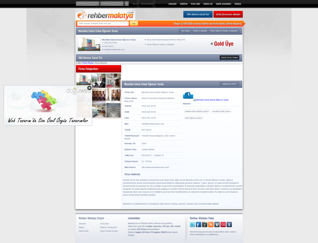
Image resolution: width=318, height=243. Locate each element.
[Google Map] (211, 100)
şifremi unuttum (147, 4)
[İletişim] (238, 3)
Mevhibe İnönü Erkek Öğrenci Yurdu (119, 39)
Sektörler (82, 224)
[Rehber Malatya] (172, 3)
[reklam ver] (208, 3)
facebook (198, 224)
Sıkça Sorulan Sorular (109, 231)
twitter (192, 224)
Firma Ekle (104, 224)
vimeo (215, 224)
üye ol (135, 4)
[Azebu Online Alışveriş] (230, 23)
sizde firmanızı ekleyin (228, 14)
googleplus (203, 224)
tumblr (226, 224)
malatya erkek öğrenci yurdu (196, 111)
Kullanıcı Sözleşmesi (108, 227)
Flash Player (88, 63)
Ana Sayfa (185, 31)
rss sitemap (209, 224)
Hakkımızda (83, 231)
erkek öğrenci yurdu (193, 118)
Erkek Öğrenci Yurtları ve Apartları (224, 31)
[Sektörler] (184, 3)
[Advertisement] (182, 72)
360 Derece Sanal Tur (198, 14)
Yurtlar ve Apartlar (200, 31)
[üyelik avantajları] (223, 3)
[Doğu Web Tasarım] (48, 124)
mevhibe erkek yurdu (221, 111)
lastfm (220, 224)
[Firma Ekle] (195, 3)
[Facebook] (188, 100)
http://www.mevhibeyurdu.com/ (155, 167)
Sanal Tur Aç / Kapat (229, 57)
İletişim (81, 227)
